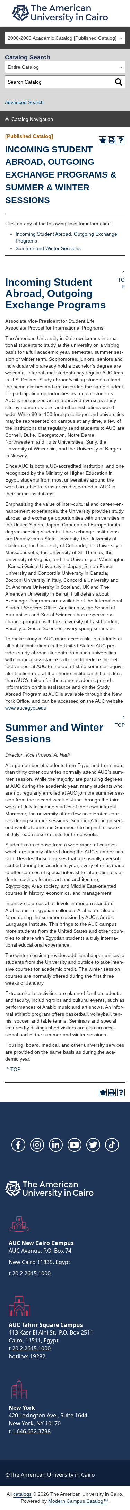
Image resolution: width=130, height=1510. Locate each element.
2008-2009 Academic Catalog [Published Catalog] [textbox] (62, 38)
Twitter (93, 1145)
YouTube (74, 1145)
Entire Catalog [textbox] (23, 67)
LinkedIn (56, 1145)
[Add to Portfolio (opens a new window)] (102, 140)
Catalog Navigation (32, 119)
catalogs (22, 1494)
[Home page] (60, 13)
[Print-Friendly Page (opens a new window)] (111, 140)
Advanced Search (24, 102)
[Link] (112, 1145)
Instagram (37, 1145)
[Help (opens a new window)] (120, 140)
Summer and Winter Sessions (48, 248)
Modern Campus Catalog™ (78, 1501)
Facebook (18, 1145)
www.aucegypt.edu (25, 708)
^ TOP (121, 279)
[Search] (118, 82)
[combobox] (65, 38)
